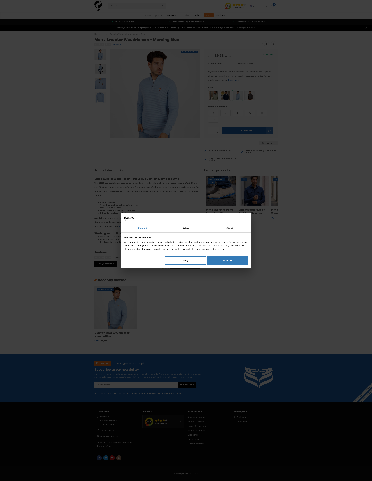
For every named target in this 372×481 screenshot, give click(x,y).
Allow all (227, 260)
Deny (185, 260)
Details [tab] (186, 228)
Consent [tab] (142, 228)
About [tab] (229, 228)
